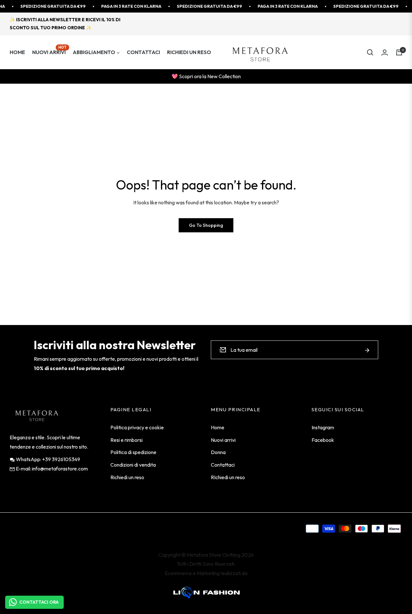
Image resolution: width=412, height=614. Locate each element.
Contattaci (223, 464)
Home (217, 427)
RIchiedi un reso (228, 477)
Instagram (323, 427)
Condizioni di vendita (133, 464)
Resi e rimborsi (126, 440)
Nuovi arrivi (223, 440)
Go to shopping (206, 225)
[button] (370, 52)
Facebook (323, 440)
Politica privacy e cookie (137, 427)
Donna (218, 452)
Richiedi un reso (127, 477)
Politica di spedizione (133, 452)
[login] (384, 52)
